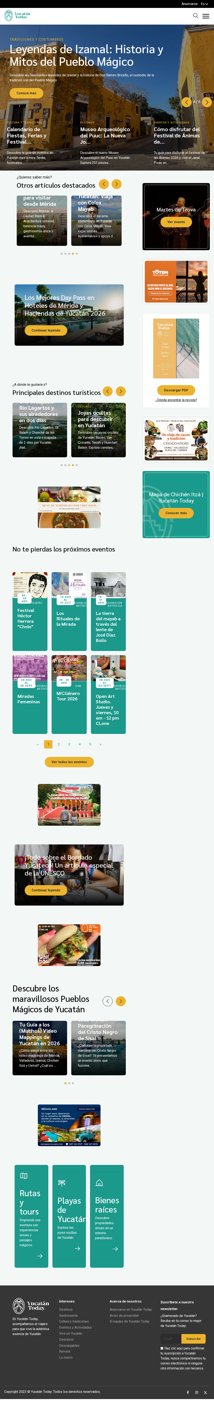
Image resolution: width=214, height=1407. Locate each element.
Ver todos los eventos (69, 762)
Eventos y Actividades (75, 1327)
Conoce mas (26, 93)
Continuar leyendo (46, 330)
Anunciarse (190, 4)
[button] (207, 102)
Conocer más (176, 513)
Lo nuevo (66, 1357)
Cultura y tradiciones (74, 1321)
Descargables (69, 1346)
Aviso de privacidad (124, 1316)
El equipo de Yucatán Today (130, 1321)
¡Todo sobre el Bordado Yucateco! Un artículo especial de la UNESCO (69, 865)
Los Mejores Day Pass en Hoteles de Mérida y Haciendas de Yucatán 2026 (65, 305)
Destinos (66, 1310)
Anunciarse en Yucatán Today (131, 1310)
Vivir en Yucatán (70, 1333)
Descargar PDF (176, 390)
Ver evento (176, 222)
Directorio (66, 1340)
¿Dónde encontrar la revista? (176, 400)
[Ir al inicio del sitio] (17, 20)
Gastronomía (68, 1316)
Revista (64, 1351)
